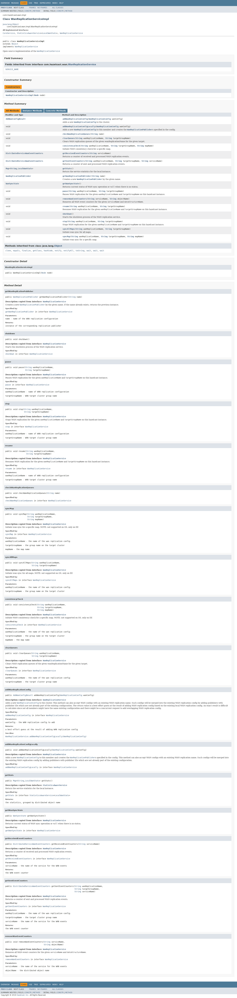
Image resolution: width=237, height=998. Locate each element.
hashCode (48, 251)
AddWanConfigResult (16, 119)
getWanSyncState (71, 184)
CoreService (9, 33)
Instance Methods (32, 111)
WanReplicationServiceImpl (19, 95)
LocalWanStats (49, 33)
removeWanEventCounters (75, 199)
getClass (37, 251)
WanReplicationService (71, 33)
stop (65, 221)
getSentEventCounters (73, 161)
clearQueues (69, 138)
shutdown (67, 214)
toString (80, 251)
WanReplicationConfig (100, 119)
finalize (26, 251)
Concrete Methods (56, 111)
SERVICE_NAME (12, 69)
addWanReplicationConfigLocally (79, 126)
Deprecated (45, 3)
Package (15, 3)
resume (66, 206)
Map (7, 168)
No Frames (42, 8)
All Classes (57, 8)
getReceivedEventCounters (76, 153)
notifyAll (68, 251)
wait (89, 251)
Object (15, 44)
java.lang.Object (11, 24)
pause (65, 191)
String (94, 134)
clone (8, 251)
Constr (28, 11)
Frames (32, 8)
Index (54, 3)
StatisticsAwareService (29, 33)
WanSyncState (12, 184)
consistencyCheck (71, 146)
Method (36, 11)
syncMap (66, 236)
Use (30, 3)
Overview (5, 3)
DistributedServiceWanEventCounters (24, 153)
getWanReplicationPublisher (77, 176)
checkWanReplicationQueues (76, 134)
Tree (36, 3)
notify (58, 251)
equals (16, 251)
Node (36, 95)
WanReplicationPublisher (18, 176)
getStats (67, 168)
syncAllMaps (69, 229)
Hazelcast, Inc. (23, 995)
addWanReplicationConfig (75, 119)
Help (61, 3)
